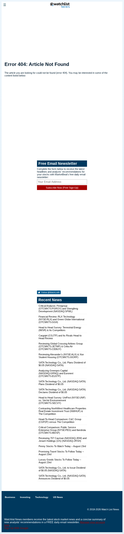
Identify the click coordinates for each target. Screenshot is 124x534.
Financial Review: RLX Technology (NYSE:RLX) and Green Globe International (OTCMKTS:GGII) (61, 319)
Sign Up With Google (16, 528)
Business (10, 497)
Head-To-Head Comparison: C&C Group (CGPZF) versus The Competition (60, 420)
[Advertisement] (62, 34)
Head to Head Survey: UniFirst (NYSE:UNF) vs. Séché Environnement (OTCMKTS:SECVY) (62, 400)
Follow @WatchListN (50, 292)
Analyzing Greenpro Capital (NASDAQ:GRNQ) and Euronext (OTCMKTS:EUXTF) (56, 373)
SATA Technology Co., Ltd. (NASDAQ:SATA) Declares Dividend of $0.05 (62, 391)
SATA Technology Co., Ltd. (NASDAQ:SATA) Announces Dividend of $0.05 (62, 477)
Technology (41, 497)
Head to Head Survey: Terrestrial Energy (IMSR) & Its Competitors (60, 329)
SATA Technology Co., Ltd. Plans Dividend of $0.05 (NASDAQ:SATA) (62, 364)
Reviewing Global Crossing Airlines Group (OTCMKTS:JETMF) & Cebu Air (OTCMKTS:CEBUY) (61, 346)
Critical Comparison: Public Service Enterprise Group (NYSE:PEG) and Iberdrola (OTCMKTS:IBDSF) (62, 430)
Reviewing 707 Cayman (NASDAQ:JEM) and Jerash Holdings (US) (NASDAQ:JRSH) (63, 439)
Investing (25, 497)
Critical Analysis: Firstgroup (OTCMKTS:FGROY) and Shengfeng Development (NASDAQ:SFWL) (58, 308)
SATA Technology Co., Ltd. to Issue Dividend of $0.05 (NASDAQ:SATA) (62, 469)
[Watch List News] (25, 12)
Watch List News (110, 509)
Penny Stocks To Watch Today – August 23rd (62, 446)
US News (58, 497)
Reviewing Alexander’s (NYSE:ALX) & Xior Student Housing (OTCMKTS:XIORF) (61, 356)
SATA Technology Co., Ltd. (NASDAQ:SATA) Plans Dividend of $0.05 (62, 383)
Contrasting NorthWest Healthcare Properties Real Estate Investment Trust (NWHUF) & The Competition (62, 411)
